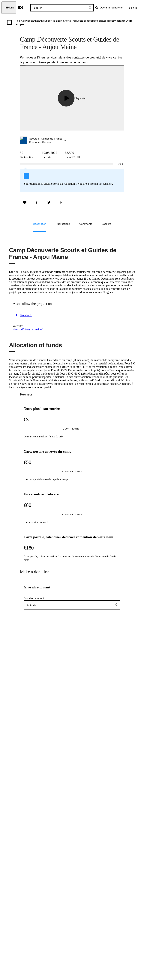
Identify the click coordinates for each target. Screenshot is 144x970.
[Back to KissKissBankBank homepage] (20, 7)
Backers (106, 223)
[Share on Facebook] (36, 202)
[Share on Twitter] (49, 202)
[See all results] (90, 8)
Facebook (26, 315)
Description (39, 223)
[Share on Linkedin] (61, 202)
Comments (85, 223)
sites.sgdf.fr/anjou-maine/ (27, 329)
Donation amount (34, 598)
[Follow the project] (24, 202)
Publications (63, 223)
